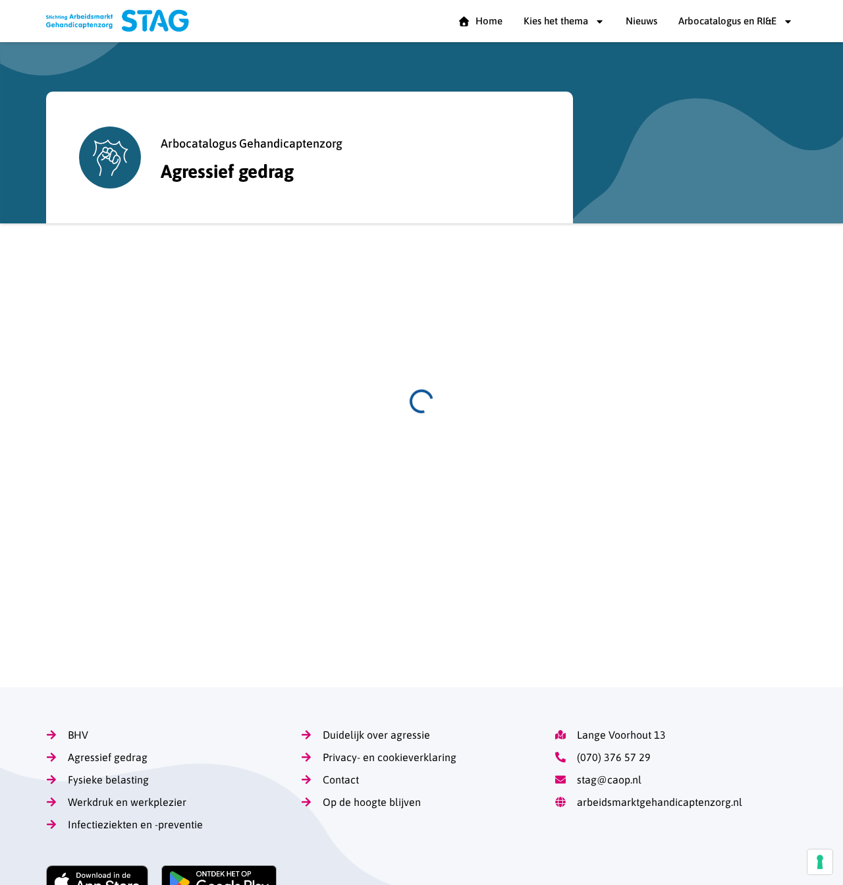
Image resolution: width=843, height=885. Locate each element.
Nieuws (641, 20)
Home (486, 20)
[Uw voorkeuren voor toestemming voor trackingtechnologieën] (819, 861)
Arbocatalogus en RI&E (727, 20)
